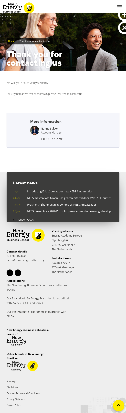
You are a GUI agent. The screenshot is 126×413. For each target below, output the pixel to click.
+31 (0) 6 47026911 (52, 139)
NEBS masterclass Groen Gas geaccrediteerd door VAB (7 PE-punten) (69, 198)
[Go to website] (22, 370)
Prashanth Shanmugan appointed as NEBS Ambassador (61, 204)
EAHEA (11, 290)
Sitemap (11, 381)
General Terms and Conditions (23, 393)
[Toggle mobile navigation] (119, 6)
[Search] (110, 6)
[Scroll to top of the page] (118, 405)
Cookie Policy (14, 405)
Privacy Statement (16, 399)
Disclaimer (12, 387)
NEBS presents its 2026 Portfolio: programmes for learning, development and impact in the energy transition (70, 211)
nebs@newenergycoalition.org (25, 260)
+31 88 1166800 (16, 256)
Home (11, 41)
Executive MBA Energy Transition (32, 298)
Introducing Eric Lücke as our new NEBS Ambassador (60, 191)
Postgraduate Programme (28, 312)
